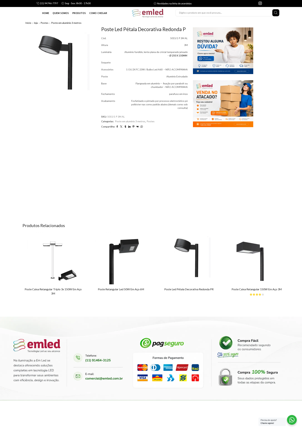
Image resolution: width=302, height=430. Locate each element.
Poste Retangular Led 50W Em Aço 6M (118, 289)
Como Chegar (98, 13)
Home (45, 13)
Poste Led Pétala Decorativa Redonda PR (184, 289)
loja (36, 22)
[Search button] (275, 12)
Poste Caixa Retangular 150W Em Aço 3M (250, 289)
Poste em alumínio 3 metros (66, 22)
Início (28, 22)
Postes (44, 22)
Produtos (79, 13)
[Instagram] (260, 3)
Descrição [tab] (139, 142)
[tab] (139, 142)
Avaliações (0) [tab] (161, 142)
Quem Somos (61, 13)
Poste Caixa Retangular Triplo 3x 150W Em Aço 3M (52, 291)
